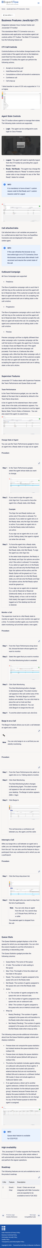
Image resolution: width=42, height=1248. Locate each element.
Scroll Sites (23, 1245)
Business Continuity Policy (9, 1235)
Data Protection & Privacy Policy (11, 1232)
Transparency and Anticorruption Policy (13, 1241)
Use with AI (8, 15)
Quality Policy (5, 1239)
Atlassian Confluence (34, 1245)
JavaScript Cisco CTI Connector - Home (18, 9)
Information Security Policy (9, 1237)
